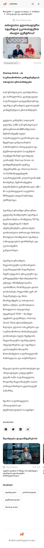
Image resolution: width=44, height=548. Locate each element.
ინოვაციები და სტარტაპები (19, 14)
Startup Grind (11, 507)
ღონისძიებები (29, 492)
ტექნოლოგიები (12, 500)
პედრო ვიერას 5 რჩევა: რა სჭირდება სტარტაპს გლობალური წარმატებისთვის (20, 473)
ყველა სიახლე (21, 11)
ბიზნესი (36, 11)
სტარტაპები (10, 492)
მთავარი (7, 11)
